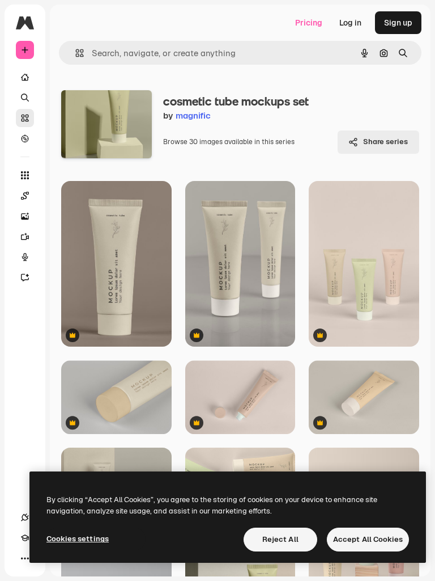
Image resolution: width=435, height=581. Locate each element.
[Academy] (25, 538)
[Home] (25, 77)
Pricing (308, 23)
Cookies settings (77, 539)
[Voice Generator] (25, 257)
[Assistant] (25, 277)
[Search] (25, 98)
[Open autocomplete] (75, 53)
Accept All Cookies (368, 539)
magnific (193, 115)
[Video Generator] (25, 237)
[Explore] (25, 138)
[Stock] (25, 118)
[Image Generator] (25, 216)
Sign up (398, 23)
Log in (350, 23)
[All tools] (25, 175)
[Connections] (25, 517)
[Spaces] (25, 196)
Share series (385, 141)
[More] (25, 558)
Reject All (280, 539)
